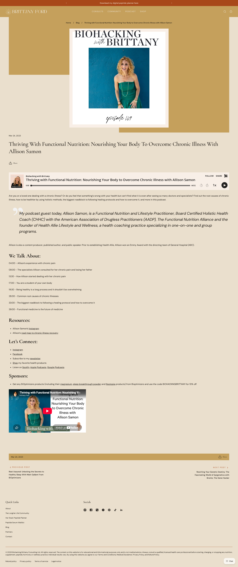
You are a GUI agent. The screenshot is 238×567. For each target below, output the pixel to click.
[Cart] (231, 11)
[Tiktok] (115, 510)
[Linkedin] (121, 510)
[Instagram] (85, 510)
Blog (77, 23)
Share (15, 163)
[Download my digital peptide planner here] (119, 3)
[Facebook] (91, 510)
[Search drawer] (225, 11)
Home (68, 23)
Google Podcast (55, 367)
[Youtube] (103, 510)
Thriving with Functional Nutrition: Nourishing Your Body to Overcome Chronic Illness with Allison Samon (128, 23)
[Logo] (26, 11)
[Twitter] (97, 510)
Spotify (25, 367)
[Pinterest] (109, 510)
